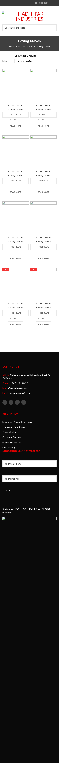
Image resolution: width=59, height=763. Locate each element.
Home (11, 46)
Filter (5, 60)
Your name (7, 459)
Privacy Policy (9, 432)
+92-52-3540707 (19, 383)
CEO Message (9, 447)
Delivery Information (12, 442)
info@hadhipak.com (17, 388)
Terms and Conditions (13, 427)
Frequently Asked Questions (17, 422)
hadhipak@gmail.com (19, 393)
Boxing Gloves (15, 105)
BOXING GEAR (25, 46)
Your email (7, 474)
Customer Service (11, 437)
